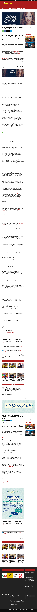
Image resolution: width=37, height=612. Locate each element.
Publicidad (15, 0)
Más (27, 8)
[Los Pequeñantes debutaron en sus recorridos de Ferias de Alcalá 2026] (12, 375)
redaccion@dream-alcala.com (14, 605)
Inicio (3, 8)
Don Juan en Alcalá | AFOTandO (10, 387)
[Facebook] (27, 0)
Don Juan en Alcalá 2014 (9, 10)
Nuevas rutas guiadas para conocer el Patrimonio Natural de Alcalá (7, 356)
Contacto (22, 0)
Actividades (14, 8)
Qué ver (10, 8)
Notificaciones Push (26, 609)
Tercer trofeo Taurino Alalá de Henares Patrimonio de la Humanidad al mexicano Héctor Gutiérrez (20, 370)
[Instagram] (28, 0)
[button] (34, 8)
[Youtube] (34, 0)
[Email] (9, 31)
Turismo (24, 8)
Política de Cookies (21, 609)
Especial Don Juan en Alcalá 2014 (8, 332)
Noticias (6, 8)
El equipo (12, 0)
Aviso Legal (10, 609)
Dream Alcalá (3, 10)
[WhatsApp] (33, 0)
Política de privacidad (15, 609)
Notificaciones (18, 0)
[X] (31, 0)
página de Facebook (5, 58)
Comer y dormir (19, 8)
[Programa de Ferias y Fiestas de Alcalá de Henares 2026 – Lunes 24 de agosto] (5, 375)
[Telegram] (30, 0)
